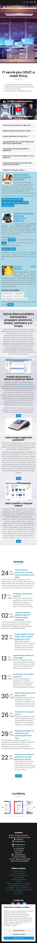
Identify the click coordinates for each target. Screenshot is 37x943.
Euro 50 (27, 256)
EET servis (18, 894)
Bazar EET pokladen (9, 249)
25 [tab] (17, 810)
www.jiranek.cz (19, 847)
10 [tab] (31, 805)
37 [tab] (22, 812)
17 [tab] (22, 807)
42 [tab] (9, 814)
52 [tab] (12, 817)
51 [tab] (9, 817)
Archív (18, 776)
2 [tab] (9, 805)
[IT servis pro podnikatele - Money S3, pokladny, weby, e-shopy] (10, 7)
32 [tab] (9, 812)
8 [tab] (25, 805)
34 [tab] (14, 812)
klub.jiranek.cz (19, 296)
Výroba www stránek (25, 267)
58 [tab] (28, 817)
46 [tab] (20, 814)
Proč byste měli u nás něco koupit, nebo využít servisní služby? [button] (17, 164)
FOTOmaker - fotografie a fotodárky (19, 890)
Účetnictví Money (18, 871)
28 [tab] (25, 810)
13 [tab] (12, 807)
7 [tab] (22, 805)
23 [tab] (12, 810)
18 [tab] (25, 807)
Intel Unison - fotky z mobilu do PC (18, 888)
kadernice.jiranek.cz (7, 293)
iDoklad (18, 881)
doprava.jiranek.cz (7, 296)
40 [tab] (31, 812)
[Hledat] (24, 2)
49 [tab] (28, 814)
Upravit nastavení (18, 930)
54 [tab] (17, 817)
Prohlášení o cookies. (10, 925)
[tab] (18, 125)
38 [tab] (25, 812)
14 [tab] (14, 807)
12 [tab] (9, 807)
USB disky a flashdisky (18, 879)
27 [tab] (22, 810)
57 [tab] (25, 817)
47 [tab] (22, 814)
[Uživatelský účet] (27, 2)
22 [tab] (9, 810)
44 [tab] (14, 814)
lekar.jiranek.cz (20, 293)
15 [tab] (17, 807)
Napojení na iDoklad (21, 203)
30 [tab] (31, 810)
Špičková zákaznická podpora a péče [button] (17, 131)
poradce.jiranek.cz (21, 299)
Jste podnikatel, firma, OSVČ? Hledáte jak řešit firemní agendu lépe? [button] (18, 142)
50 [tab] (31, 814)
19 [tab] (28, 807)
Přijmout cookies (19, 938)
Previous (3, 807)
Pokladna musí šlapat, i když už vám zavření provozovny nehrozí (24, 756)
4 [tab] (14, 805)
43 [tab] (12, 814)
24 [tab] (14, 810)
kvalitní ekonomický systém (22, 384)
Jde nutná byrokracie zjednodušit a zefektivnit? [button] (16, 149)
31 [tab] (6, 812)
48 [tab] (25, 814)
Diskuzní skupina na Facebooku (12, 199)
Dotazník (11, 240)
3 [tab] (12, 805)
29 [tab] (28, 810)
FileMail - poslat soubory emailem (18, 884)
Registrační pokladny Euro (18, 875)
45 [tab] (17, 814)
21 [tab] (6, 810)
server (7, 401)
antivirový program (16, 405)
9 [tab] (28, 805)
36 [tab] (20, 812)
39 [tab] (28, 812)
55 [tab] (20, 817)
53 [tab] (14, 817)
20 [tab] (31, 807)
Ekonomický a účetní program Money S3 (22, 177)
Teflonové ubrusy (18, 873)
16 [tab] (20, 807)
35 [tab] (17, 812)
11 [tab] (6, 807)
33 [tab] (12, 812)
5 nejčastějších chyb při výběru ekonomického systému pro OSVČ (24, 636)
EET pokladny (18, 892)
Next (34, 807)
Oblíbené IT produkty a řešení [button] (14, 170)
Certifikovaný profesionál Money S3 (21, 196)
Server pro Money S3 (7, 205)
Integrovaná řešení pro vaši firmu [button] (15, 136)
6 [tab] (20, 805)
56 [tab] (22, 817)
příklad (10, 305)
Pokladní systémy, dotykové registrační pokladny (24, 217)
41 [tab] (6, 814)
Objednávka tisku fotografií (18, 886)
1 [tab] (6, 805)
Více (4, 243)
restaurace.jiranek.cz (8, 299)
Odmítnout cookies (19, 934)
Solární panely (18, 877)
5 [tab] (17, 805)
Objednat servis (7, 203)
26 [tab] (20, 810)
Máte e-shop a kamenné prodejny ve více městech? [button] (18, 156)
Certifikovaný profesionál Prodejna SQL (18, 253)
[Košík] (35, 2)
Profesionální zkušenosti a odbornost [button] (17, 125)
